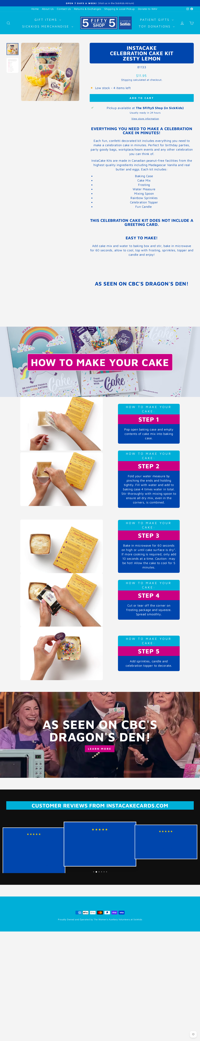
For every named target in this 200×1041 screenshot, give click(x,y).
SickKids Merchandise (46, 26)
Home (35, 8)
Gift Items (47, 19)
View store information (145, 118)
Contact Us (64, 8)
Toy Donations (155, 26)
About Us (48, 8)
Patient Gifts (155, 19)
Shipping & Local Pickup (119, 8)
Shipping (126, 79)
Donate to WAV (148, 8)
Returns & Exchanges (87, 8)
